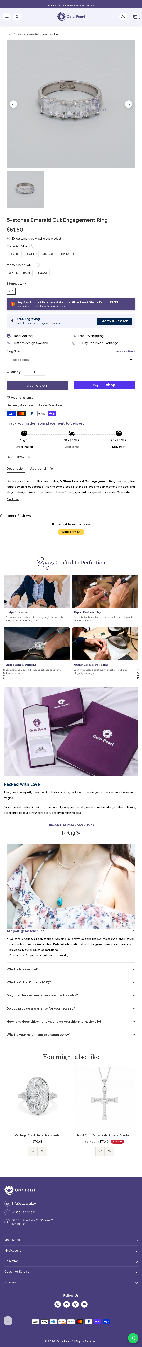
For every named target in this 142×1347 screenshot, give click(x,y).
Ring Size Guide (125, 351)
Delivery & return (20, 405)
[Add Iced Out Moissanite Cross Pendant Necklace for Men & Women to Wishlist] (33, 1151)
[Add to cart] (104, 1148)
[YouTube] (84, 1304)
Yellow (42, 272)
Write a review (71, 531)
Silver (13, 254)
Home (10, 34)
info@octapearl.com (25, 1203)
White (13, 272)
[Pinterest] (75, 1304)
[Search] (17, 17)
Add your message (114, 321)
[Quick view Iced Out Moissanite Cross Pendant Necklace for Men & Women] (42, 1151)
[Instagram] (57, 1304)
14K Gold (48, 254)
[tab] (16, 469)
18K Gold (67, 254)
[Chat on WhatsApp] (133, 1338)
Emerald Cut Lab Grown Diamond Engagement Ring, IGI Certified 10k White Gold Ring (104, 1135)
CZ (11, 291)
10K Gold (30, 254)
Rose (27, 272)
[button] (135, 16)
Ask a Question (50, 405)
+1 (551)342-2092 (24, 1212)
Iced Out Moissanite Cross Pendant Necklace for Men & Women (37, 1135)
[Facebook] (66, 1304)
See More (13, 499)
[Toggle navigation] (7, 17)
